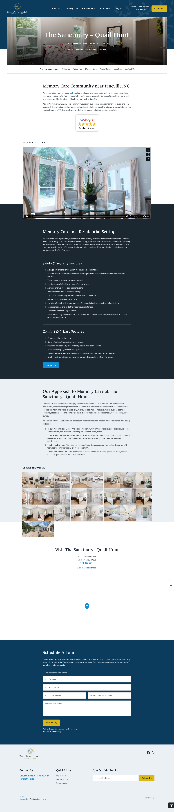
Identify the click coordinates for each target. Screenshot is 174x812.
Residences (87, 8)
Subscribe (147, 778)
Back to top (149, 798)
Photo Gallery (105, 69)
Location (118, 69)
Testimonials (104, 8)
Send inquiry (51, 722)
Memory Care (72, 8)
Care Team (61, 776)
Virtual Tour (77, 69)
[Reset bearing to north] (171, 589)
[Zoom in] (171, 582)
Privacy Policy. (55, 731)
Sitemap (23, 796)
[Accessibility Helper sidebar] (171, 805)
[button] (87, 123)
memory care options (67, 93)
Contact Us (130, 69)
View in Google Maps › (87, 568)
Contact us (159, 8)
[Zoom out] (171, 585)
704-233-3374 (142, 9)
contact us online (28, 779)
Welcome (66, 69)
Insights (118, 8)
